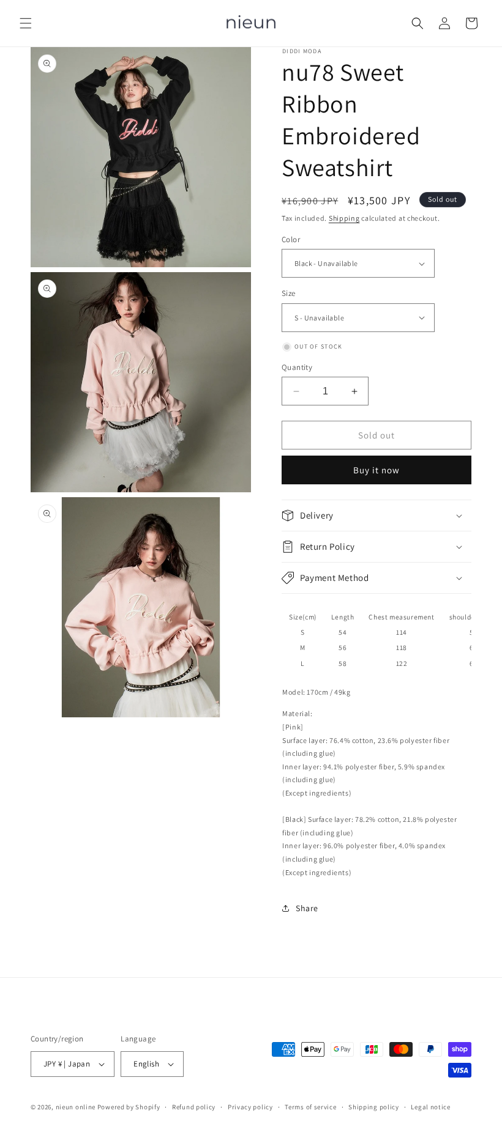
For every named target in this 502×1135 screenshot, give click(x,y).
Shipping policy (373, 1107)
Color (291, 239)
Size (289, 293)
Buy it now (376, 470)
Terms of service (310, 1107)
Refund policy (193, 1107)
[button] (25, 23)
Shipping (344, 218)
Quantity (297, 367)
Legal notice (430, 1107)
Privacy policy (250, 1107)
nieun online (76, 1107)
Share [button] (307, 908)
